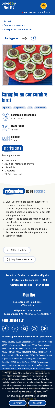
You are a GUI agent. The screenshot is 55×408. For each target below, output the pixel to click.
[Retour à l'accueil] (9, 3)
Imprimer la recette (21, 259)
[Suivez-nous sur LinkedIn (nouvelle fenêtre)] (14, 328)
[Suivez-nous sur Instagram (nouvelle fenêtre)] (34, 328)
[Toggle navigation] (51, 7)
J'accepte (37, 403)
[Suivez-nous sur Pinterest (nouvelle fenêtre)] (44, 328)
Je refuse (17, 403)
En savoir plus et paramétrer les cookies (27, 396)
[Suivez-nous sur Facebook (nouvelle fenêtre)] (5, 328)
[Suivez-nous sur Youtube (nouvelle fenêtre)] (24, 328)
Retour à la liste (18, 250)
